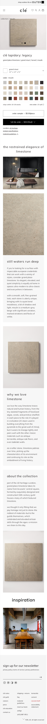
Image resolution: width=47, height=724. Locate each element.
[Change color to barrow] (21, 88)
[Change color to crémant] (5, 93)
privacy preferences (32, 670)
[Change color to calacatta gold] (15, 82)
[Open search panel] (36, 10)
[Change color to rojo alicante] (26, 98)
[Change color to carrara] (5, 82)
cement (34, 697)
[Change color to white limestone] (26, 93)
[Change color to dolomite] (36, 88)
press (5, 705)
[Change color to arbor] (10, 88)
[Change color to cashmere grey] (31, 93)
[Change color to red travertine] (15, 98)
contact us (6, 712)
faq (18, 697)
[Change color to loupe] (5, 88)
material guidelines (9, 134)
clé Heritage (14, 128)
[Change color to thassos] (10, 93)
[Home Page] (23, 10)
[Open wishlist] (32, 10)
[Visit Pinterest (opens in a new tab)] (8, 682)
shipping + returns (23, 693)
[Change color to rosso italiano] (36, 98)
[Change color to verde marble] (31, 98)
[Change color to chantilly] (5, 98)
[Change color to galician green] (42, 98)
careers (5, 701)
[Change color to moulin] (36, 82)
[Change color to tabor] (21, 82)
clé (30, 720)
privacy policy (7, 670)
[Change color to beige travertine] (15, 93)
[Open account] (39, 10)
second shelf (35, 701)
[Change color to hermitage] (15, 88)
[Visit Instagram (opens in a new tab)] (4, 682)
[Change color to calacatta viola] (10, 82)
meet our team (22, 707)
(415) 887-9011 (22, 714)
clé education (7, 708)
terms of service (18, 670)
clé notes (6, 693)
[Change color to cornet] (26, 82)
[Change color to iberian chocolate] (42, 93)
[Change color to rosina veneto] (21, 93)
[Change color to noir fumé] (10, 98)
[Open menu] (4, 10)
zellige (19, 711)
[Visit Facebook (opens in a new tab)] (12, 682)
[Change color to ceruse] (26, 88)
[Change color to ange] (31, 82)
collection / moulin (8, 19)
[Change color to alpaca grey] (21, 98)
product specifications (10, 131)
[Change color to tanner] (42, 88)
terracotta (34, 693)
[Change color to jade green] (36, 93)
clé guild (6, 697)
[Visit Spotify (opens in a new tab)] (15, 682)
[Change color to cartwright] (42, 82)
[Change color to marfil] (31, 88)
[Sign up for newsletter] (23, 677)
